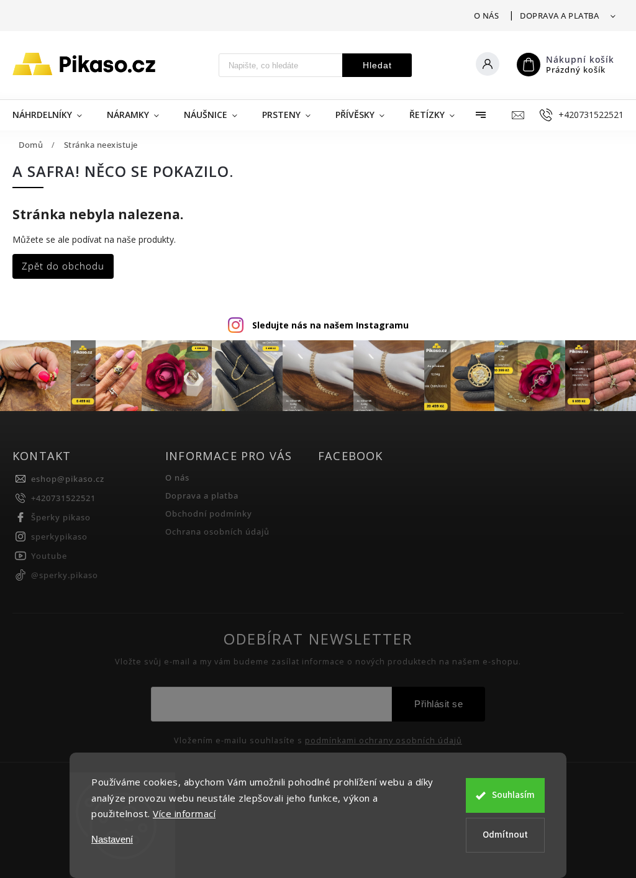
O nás (486, 15)
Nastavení (112, 839)
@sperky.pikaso (64, 575)
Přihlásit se (438, 704)
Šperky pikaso (61, 517)
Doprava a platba (559, 15)
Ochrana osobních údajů (217, 532)
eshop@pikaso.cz (67, 479)
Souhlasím (513, 795)
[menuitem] (53, 114)
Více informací (184, 813)
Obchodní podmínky (208, 514)
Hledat (377, 65)
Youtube (49, 556)
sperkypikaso (59, 537)
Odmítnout (505, 834)
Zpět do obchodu (63, 266)
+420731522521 (63, 498)
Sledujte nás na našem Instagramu (330, 325)
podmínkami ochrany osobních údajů (383, 741)
